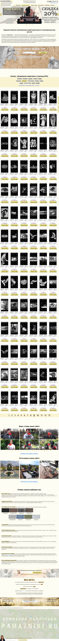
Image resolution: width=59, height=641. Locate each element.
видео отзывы (29, 453)
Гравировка (24, 80)
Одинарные (25, 78)
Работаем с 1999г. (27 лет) (6, 5)
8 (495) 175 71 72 (52, 1)
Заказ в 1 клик (4, 109)
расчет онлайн (9, 554)
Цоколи (41, 80)
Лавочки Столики (27, 83)
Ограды (21, 83)
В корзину (4, 107)
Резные (40, 78)
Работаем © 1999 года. (8, 601)
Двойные (30, 78)
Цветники (37, 80)
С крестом (35, 78)
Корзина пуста (54, 2)
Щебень (37, 83)
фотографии (29, 481)
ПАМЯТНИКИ (5, 1)
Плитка (33, 83)
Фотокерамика (31, 80)
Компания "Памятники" (8, 599)
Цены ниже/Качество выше (6, 2)
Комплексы (18, 80)
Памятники (19, 78)
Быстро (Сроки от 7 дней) (6, 4)
